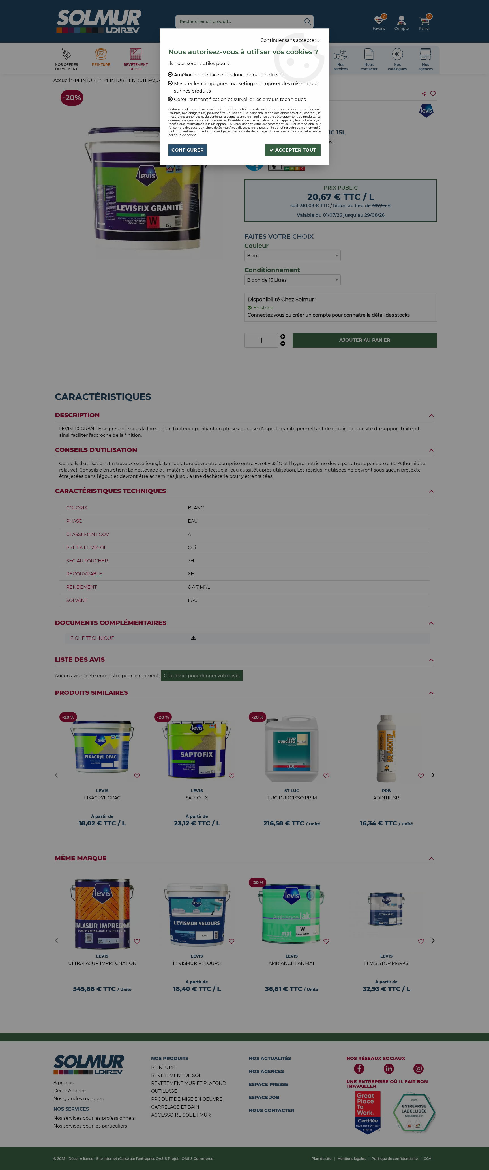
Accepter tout (295, 150)
